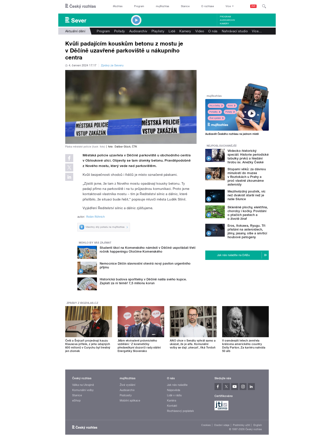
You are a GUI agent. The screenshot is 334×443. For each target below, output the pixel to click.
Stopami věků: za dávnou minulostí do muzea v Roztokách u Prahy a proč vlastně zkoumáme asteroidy (247, 176)
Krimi (230, 105)
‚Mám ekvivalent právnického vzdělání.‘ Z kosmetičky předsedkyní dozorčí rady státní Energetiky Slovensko (139, 346)
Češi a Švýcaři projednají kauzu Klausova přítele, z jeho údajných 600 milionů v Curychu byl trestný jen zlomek (87, 346)
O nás (212, 31)
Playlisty (158, 31)
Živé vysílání (215, 118)
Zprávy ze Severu (112, 65)
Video (199, 31)
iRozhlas (118, 6)
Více (257, 31)
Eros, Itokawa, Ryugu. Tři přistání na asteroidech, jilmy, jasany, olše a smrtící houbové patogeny (247, 231)
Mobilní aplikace (130, 400)
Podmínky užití (241, 425)
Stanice (185, 6)
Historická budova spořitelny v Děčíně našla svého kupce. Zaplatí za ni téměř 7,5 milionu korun (143, 281)
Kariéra (171, 400)
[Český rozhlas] (80, 6)
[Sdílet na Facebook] (69, 158)
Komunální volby (83, 390)
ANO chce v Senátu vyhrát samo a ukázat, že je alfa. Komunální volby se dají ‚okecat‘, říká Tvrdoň (193, 344)
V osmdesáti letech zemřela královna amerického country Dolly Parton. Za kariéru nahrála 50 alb (243, 346)
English (257, 425)
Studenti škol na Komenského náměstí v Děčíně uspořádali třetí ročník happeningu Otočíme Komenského (147, 249)
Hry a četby (214, 105)
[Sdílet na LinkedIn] (69, 177)
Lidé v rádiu (174, 395)
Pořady (119, 31)
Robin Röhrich (95, 216)
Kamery (224, 23)
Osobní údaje (222, 425)
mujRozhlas (162, 6)
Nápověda (173, 390)
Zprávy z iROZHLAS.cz (82, 303)
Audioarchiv (227, 20)
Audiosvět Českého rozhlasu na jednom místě (232, 134)
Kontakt (172, 405)
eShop (76, 400)
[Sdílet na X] (69, 167)
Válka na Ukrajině (83, 385)
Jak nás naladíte (177, 385)
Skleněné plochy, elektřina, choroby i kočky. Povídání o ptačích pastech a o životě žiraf (248, 212)
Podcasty (126, 395)
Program (139, 6)
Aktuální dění (75, 31)
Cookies (206, 425)
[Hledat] (264, 6)
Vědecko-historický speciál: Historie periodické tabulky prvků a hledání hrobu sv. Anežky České (248, 156)
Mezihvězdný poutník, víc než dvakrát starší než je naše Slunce (247, 195)
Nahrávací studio (235, 31)
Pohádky (213, 112)
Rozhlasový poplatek (180, 411)
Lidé (172, 31)
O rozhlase (207, 6)
